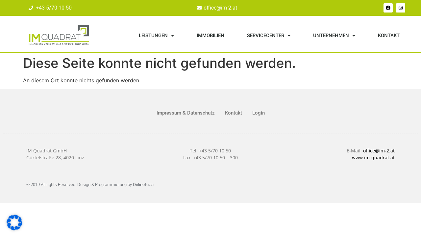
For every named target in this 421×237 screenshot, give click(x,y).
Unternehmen (331, 36)
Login (258, 113)
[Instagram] (400, 8)
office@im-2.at (379, 150)
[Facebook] (388, 8)
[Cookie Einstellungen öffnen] (14, 228)
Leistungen (153, 36)
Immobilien (210, 36)
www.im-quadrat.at (373, 157)
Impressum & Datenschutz (186, 113)
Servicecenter (265, 36)
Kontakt (389, 36)
